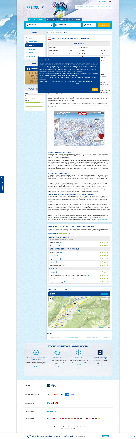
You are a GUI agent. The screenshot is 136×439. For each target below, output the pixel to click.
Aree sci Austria (103, 219)
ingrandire (104, 294)
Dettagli (40, 109)
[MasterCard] (55, 394)
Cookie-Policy (42, 79)
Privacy (78, 83)
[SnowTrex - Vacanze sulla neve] (51, 411)
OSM (105, 327)
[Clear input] (51, 25)
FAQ (85, 426)
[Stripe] (73, 394)
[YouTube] (56, 403)
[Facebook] (48, 403)
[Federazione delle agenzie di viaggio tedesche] (53, 385)
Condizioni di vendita (77, 426)
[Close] (134, 436)
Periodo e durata (62, 24)
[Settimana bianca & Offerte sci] (36, 7)
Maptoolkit (101, 327)
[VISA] (61, 394)
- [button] (50, 301)
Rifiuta (89, 73)
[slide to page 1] (67, 373)
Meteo (31, 53)
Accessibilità (66, 426)
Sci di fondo (32, 49)
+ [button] (50, 298)
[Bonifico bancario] (49, 394)
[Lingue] (48, 418)
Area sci (31, 45)
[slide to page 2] (69, 373)
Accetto (48, 73)
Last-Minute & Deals (34, 56)
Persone (89, 24)
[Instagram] (52, 403)
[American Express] (67, 394)
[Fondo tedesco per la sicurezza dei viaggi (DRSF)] (48, 385)
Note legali (82, 81)
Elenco (31, 38)
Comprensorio (33, 42)
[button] (110, 1)
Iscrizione (105, 436)
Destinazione (32, 24)
